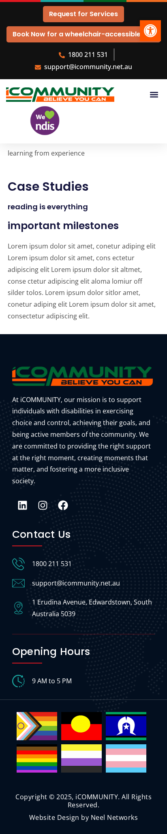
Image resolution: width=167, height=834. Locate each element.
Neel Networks (114, 817)
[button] (150, 30)
